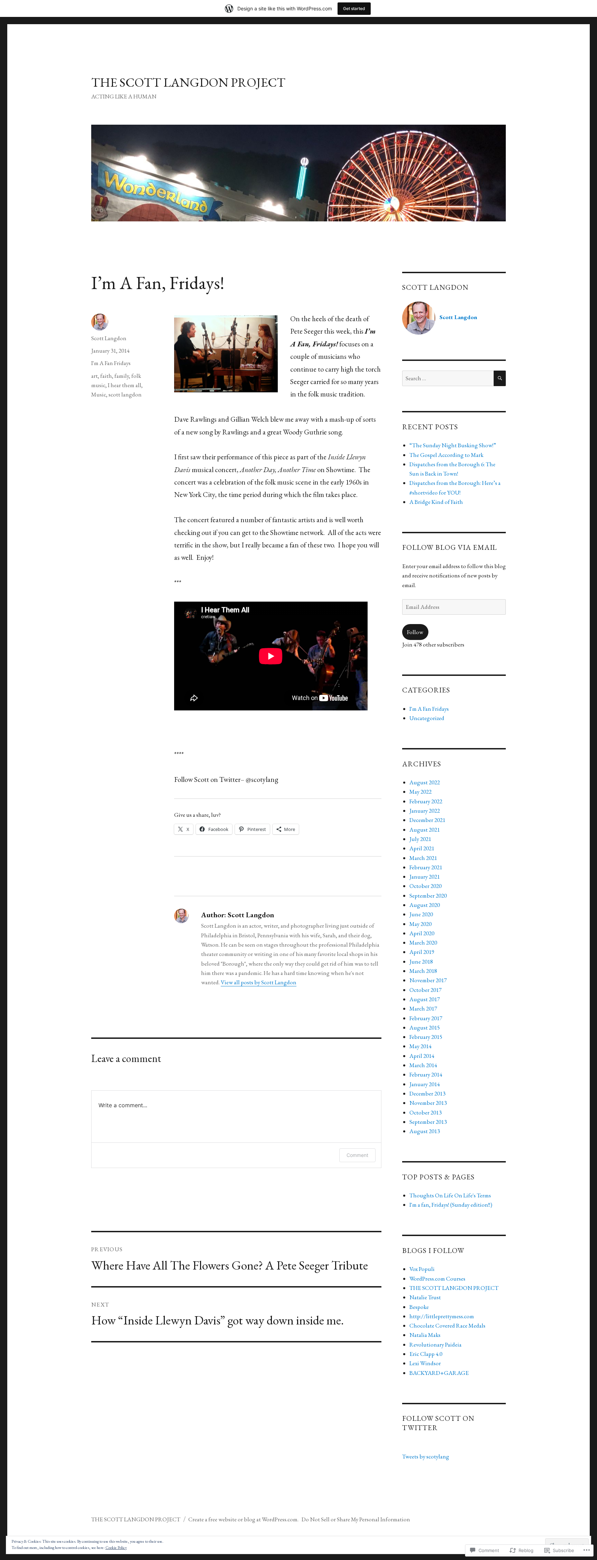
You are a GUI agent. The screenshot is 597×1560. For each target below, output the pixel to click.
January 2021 (424, 876)
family (121, 376)
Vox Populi (422, 1269)
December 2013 (427, 1093)
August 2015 (424, 1027)
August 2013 (424, 1131)
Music (98, 394)
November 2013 (428, 1103)
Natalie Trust (425, 1297)
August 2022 (424, 782)
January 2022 (424, 810)
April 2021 (421, 848)
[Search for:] (448, 378)
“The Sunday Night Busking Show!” (452, 445)
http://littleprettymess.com (441, 1316)
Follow (415, 632)
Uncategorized (426, 718)
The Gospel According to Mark (446, 455)
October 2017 (425, 990)
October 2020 (425, 886)
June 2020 (421, 914)
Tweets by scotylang (425, 1456)
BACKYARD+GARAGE (439, 1373)
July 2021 (420, 839)
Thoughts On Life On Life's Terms (450, 1195)
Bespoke (419, 1307)
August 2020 (424, 905)
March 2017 (423, 1008)
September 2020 (428, 895)
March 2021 (423, 858)
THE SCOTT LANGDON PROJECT (188, 82)
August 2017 (424, 999)
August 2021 (424, 829)
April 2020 (421, 933)
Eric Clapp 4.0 (425, 1354)
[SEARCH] (500, 378)
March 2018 (423, 971)
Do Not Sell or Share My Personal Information (356, 1519)
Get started (354, 8)
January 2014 (424, 1084)
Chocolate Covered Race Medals (447, 1325)
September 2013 (428, 1122)
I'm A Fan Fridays (111, 363)
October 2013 (425, 1112)
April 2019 (421, 952)
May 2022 (420, 791)
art (94, 376)
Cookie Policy (116, 1547)
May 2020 (420, 924)
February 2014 (425, 1074)
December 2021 (427, 820)
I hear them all (124, 385)
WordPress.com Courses (437, 1278)
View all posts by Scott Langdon (258, 982)
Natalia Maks (424, 1335)
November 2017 (428, 980)
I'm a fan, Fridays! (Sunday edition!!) (450, 1204)
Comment (357, 1155)
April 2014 (421, 1056)
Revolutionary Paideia (435, 1344)
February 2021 (425, 867)
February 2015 (425, 1037)
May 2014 (420, 1046)
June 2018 (421, 961)
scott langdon (125, 394)
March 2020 (423, 942)
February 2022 (425, 801)
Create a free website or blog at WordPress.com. (243, 1519)
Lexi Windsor (425, 1363)
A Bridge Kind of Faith (436, 502)
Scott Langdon (108, 338)
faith (106, 376)
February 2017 (425, 1018)
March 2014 (423, 1065)
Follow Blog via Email (449, 547)
